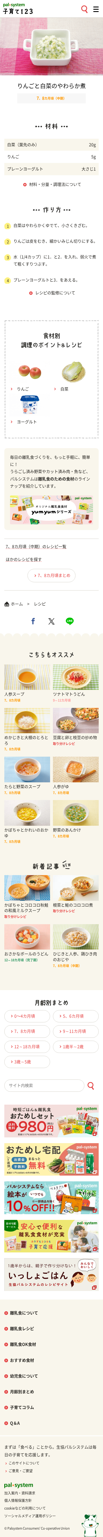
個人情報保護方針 (18, 1500)
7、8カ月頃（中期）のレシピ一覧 (36, 547)
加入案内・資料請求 (19, 1493)
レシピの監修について (55, 293)
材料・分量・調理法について (55, 184)
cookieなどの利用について (25, 1508)
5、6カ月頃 (73, 1016)
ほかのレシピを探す (24, 559)
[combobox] (51, 1085)
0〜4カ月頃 (24, 1016)
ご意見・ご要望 (21, 1470)
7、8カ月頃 (24, 1031)
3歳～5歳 (22, 1062)
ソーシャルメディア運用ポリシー (30, 1516)
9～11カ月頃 (74, 1031)
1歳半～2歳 (73, 1047)
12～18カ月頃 (26, 1047)
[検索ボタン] (90, 1086)
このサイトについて (24, 1463)
